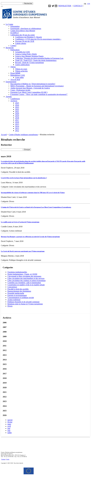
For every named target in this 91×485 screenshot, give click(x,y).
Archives (13, 101)
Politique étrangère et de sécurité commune (23, 302)
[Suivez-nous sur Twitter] (53, 6)
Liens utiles (19, 77)
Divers (9, 306)
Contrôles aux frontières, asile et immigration (24, 283)
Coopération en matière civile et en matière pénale (26, 285)
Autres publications (22, 65)
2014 (17, 126)
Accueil (4, 135)
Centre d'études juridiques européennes (23, 135)
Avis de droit (15, 80)
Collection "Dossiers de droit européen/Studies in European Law (39, 58)
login (7, 459)
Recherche (10, 48)
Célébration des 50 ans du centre (22, 35)
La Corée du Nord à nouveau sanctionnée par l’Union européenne (23, 251)
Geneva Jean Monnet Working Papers (29, 56)
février (9, 422)
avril (9, 426)
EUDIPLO (14, 33)
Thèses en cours (21, 69)
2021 (17, 111)
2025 (17, 103)
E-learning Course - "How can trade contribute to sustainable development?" (39, 94)
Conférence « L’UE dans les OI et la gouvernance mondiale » (38, 39)
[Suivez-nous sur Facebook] (49, 6)
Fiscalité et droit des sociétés (18, 289)
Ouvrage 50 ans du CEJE (24, 41)
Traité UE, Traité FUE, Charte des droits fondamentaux (36, 60)
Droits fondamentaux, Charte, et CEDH (22, 274)
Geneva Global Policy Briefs (26, 54)
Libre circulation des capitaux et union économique (26, 281)
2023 (17, 107)
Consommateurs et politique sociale (20, 298)
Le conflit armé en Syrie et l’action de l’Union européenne (20, 222)
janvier (10, 420)
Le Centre (9, 24)
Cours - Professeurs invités (20, 90)
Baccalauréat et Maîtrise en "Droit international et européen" (32, 84)
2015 (17, 124)
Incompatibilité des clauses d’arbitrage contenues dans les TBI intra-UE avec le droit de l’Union (33, 192)
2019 (17, 116)
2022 (17, 109)
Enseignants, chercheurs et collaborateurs (25, 29)
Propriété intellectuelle (15, 293)
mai (8, 428)
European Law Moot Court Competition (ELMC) (29, 92)
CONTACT (77, 6)
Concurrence (12, 287)
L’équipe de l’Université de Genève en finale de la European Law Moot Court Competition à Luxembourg (36, 207)
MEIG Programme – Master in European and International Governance (37, 86)
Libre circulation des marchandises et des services (25, 278)
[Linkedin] (56, 6)
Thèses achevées (21, 71)
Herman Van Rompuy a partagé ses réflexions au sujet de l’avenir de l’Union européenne (30, 236)
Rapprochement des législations (19, 291)
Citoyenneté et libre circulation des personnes (24, 276)
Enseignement (11, 82)
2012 (17, 131)
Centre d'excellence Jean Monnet (22, 31)
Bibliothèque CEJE (17, 75)
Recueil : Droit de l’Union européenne (29, 63)
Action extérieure (13, 300)
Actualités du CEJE (22, 52)
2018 (17, 118)
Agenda (9, 97)
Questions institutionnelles (17, 272)
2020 (17, 114)
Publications (15, 50)
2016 (17, 122)
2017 (17, 120)
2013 (17, 128)
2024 (17, 105)
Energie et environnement (17, 295)
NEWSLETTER (64, 6)
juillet (9, 433)
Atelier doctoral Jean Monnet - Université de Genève (30, 88)
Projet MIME (15, 73)
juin (8, 430)
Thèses (13, 67)
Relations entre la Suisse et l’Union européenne (25, 304)
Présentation (15, 26)
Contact (13, 46)
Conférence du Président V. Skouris (28, 37)
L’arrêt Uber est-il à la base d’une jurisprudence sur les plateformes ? (24, 178)
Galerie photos (20, 43)
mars (9, 424)
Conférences (15, 99)
